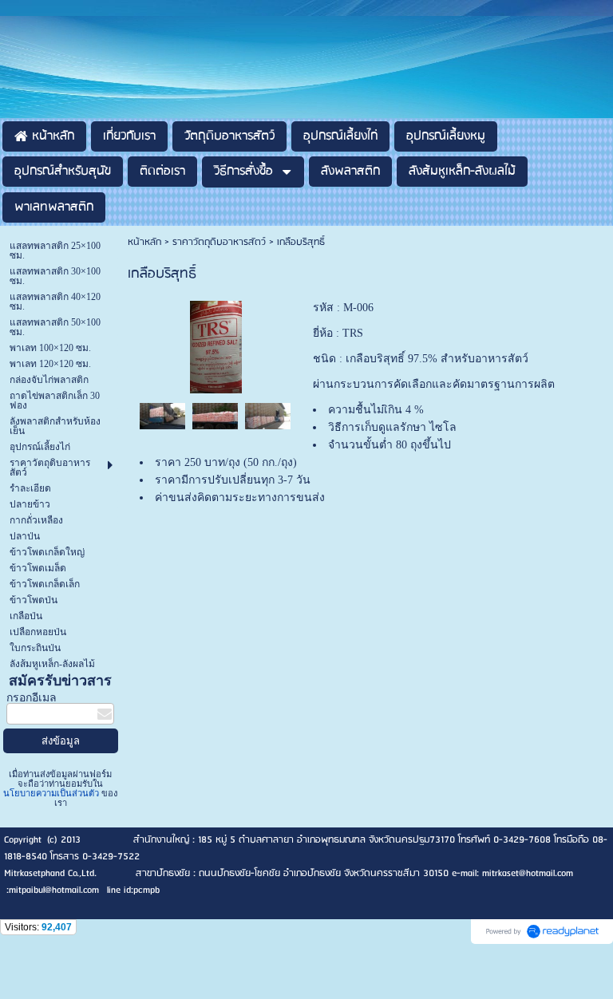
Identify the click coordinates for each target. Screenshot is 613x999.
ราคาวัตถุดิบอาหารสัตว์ (219, 242)
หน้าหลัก (144, 242)
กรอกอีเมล (31, 698)
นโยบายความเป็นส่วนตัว (52, 793)
